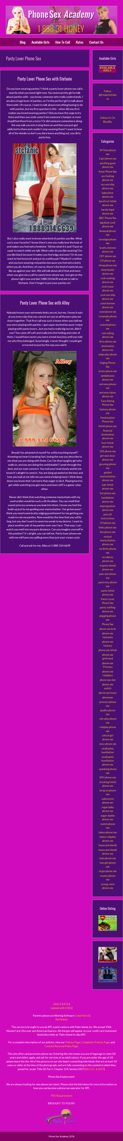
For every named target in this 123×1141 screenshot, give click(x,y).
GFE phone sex (108, 451)
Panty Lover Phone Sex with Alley (44, 303)
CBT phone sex (107, 256)
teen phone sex (107, 858)
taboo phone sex (108, 832)
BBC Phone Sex (107, 218)
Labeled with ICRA (61, 1008)
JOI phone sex (107, 522)
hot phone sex (107, 493)
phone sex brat (107, 628)
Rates (79, 42)
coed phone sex (107, 311)
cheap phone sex (108, 265)
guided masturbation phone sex (107, 476)
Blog (23, 42)
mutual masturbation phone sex (107, 540)
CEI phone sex (107, 260)
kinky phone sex (107, 527)
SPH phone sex (107, 777)
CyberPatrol (82, 1015)
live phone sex (107, 532)
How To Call (62, 42)
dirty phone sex (107, 341)
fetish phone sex (108, 426)
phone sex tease (108, 692)
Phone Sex (107, 624)
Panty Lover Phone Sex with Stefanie (44, 79)
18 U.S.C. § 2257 (94, 1069)
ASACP (57, 1004)
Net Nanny (62, 1019)
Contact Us (96, 42)
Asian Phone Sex (108, 171)
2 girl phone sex (107, 158)
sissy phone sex (107, 743)
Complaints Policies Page (95, 1042)
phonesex (107, 697)
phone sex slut (108, 679)
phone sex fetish (108, 650)
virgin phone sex (108, 871)
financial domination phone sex (107, 434)
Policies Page (72, 1042)
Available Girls (40, 42)
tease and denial (108, 845)
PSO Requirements (61, 1095)
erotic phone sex (108, 371)
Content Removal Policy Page (61, 1046)
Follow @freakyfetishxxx (108, 95)
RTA (66, 1004)
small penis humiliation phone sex (107, 760)
